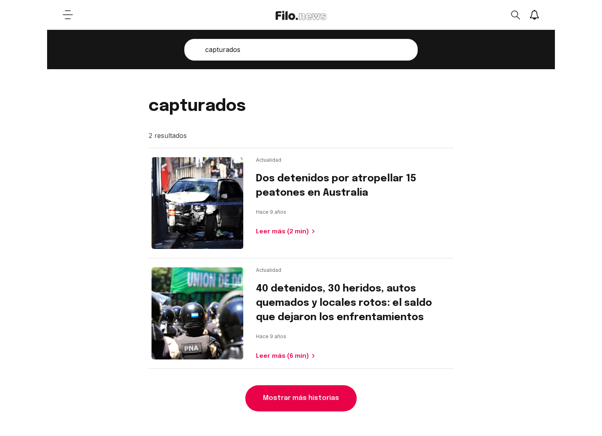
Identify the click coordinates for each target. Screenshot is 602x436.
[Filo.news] (301, 15)
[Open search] (515, 15)
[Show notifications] (534, 15)
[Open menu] (67, 15)
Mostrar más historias (301, 398)
